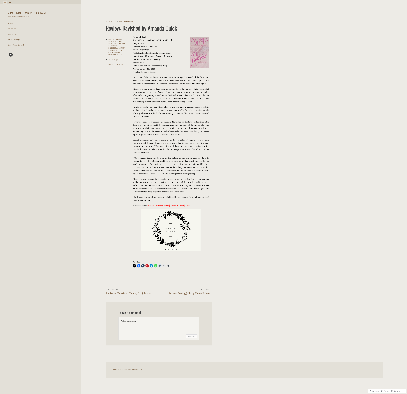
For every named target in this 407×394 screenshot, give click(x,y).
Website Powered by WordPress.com (128, 370)
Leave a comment (115, 65)
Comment (191, 336)
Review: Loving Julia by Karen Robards (190, 292)
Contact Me (12, 34)
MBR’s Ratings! (14, 39)
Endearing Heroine (116, 44)
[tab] (5, 2)
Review (117, 53)
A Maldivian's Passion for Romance (28, 13)
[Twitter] (10, 55)
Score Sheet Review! (16, 45)
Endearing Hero (115, 41)
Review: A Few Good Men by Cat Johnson (128, 292)
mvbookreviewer (125, 21)
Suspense (112, 55)
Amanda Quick (114, 60)
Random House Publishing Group (116, 50)
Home (10, 23)
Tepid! (119, 55)
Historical (113, 48)
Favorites (112, 46)
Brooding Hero (114, 39)
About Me (12, 28)
